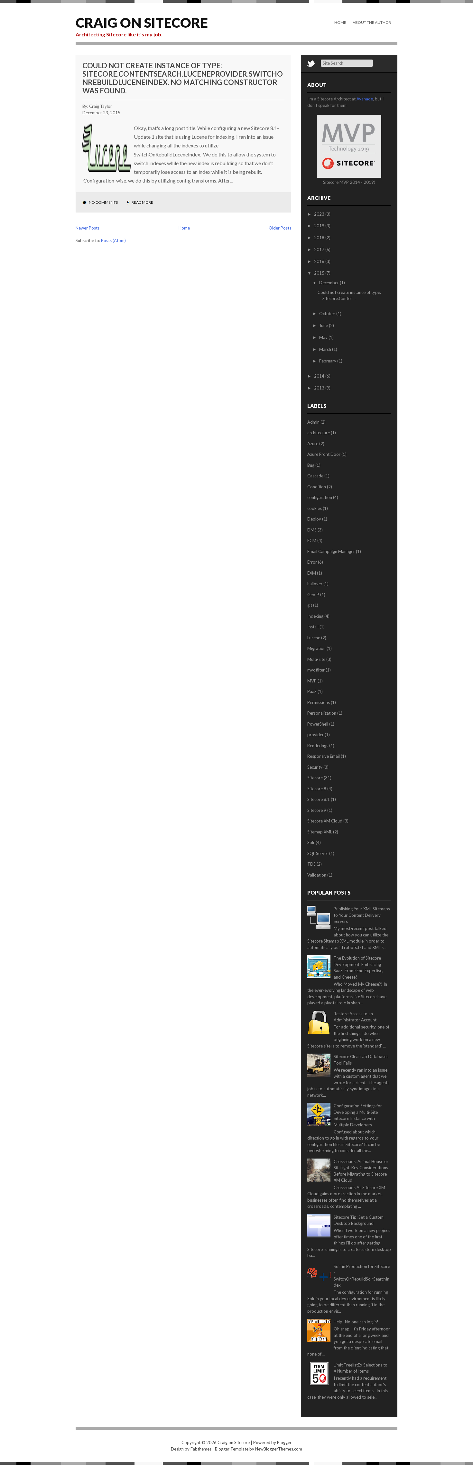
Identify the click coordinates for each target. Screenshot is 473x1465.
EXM (311, 573)
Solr (311, 842)
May (324, 337)
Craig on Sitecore (142, 22)
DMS (312, 529)
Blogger (284, 1442)
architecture (318, 432)
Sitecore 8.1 (318, 799)
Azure (312, 443)
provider (315, 734)
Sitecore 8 (316, 788)
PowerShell (317, 724)
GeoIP (313, 594)
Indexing (315, 616)
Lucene (313, 637)
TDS (311, 864)
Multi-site (316, 659)
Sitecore (315, 777)
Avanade (365, 98)
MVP (312, 680)
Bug (310, 465)
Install (313, 626)
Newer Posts (87, 227)
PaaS (312, 691)
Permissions (318, 702)
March (325, 349)
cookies (314, 508)
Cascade (315, 475)
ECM (311, 540)
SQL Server (317, 853)
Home (340, 22)
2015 (319, 273)
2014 (319, 376)
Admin (313, 422)
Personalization (321, 713)
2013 (319, 387)
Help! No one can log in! (356, 1321)
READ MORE (142, 202)
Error (312, 562)
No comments (103, 202)
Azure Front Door (323, 454)
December (329, 282)
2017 (319, 249)
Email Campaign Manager (331, 551)
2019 (319, 225)
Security (314, 767)
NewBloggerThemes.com (278, 1448)
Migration (316, 648)
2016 (319, 261)
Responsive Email (323, 756)
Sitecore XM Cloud (324, 820)
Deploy (314, 518)
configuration (319, 497)
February (328, 360)
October (327, 313)
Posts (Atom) (113, 240)
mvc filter (316, 669)
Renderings (317, 745)
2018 (319, 237)
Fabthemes (200, 1448)
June (324, 325)
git (309, 605)
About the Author (372, 22)
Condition (316, 486)
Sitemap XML (319, 831)
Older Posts (280, 227)
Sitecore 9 (316, 810)
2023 (319, 214)
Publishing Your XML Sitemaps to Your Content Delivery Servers (362, 915)
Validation (316, 875)
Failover (314, 583)
